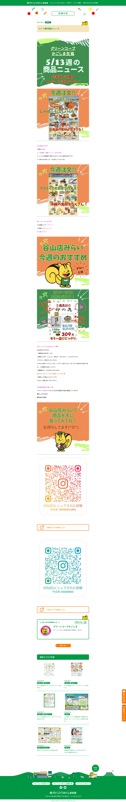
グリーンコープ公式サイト (41, 783)
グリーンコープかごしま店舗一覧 (63, 783)
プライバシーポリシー (83, 783)
